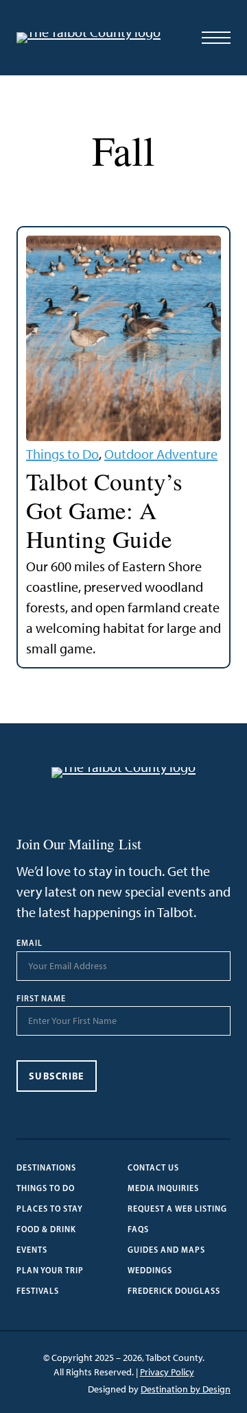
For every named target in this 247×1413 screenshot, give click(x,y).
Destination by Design (186, 1389)
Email (29, 943)
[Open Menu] (216, 37)
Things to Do (62, 454)
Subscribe (56, 1076)
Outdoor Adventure (160, 454)
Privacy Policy (167, 1372)
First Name (41, 999)
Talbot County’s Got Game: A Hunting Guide (104, 510)
